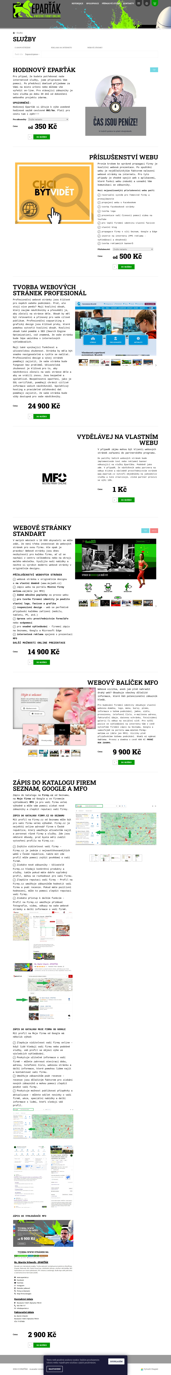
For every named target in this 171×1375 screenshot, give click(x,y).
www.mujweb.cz (51, 583)
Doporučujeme (31, 54)
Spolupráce (92, 3)
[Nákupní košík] (155, 3)
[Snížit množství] (32, 138)
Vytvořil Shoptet (151, 1369)
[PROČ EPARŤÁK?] (14, 32)
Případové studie (111, 3)
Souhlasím (116, 1361)
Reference (77, 3)
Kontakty (128, 3)
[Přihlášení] (146, 3)
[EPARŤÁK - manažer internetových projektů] (37, 9)
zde (99, 468)
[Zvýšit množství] (32, 135)
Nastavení (55, 1369)
